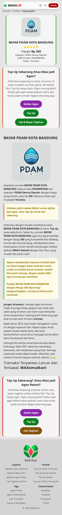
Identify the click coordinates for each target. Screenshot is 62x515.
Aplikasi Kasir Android (16, 468)
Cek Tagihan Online (16, 481)
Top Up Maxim (46, 477)
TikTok (46, 503)
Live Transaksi (16, 498)
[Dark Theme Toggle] (45, 5)
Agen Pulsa (16, 490)
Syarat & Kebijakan (16, 503)
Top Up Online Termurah (45, 481)
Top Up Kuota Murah (45, 473)
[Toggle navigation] (40, 5)
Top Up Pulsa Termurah (46, 468)
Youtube (46, 494)
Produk (16, 11)
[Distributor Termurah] (5, 5)
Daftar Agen (31, 104)
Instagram (45, 498)
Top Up (31, 113)
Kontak (53, 5)
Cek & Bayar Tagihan (31, 122)
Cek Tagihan (31, 430)
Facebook (45, 490)
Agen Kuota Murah (16, 494)
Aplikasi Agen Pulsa (16, 477)
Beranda (6, 11)
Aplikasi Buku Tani (16, 473)
